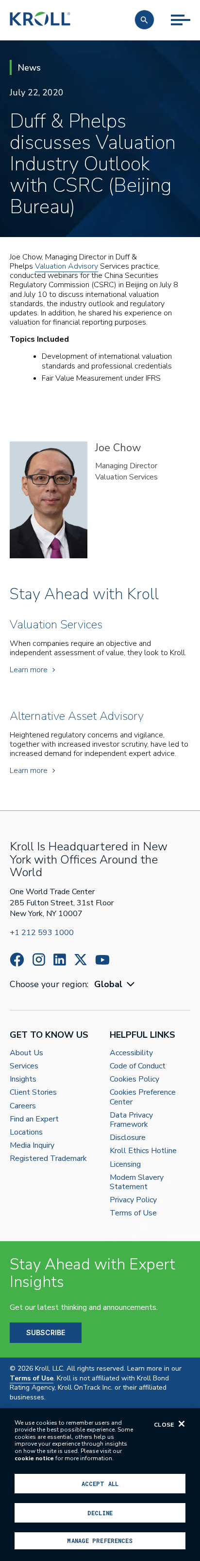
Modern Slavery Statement (137, 1182)
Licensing (125, 1164)
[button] (144, 20)
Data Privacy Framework (131, 1120)
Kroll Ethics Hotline (143, 1151)
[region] (100, 1484)
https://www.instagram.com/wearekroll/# (39, 959)
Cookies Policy (134, 1079)
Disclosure (128, 1137)
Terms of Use (133, 1213)
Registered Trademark (48, 1158)
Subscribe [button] (45, 1332)
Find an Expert (34, 1119)
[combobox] (115, 984)
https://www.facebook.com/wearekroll (17, 960)
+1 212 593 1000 (42, 932)
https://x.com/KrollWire (80, 959)
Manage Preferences (100, 1540)
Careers (23, 1106)
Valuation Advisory (66, 266)
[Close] (181, 1424)
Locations (26, 1132)
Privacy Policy (133, 1200)
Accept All (100, 1484)
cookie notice (34, 1458)
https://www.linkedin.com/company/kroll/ (59, 960)
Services (24, 1066)
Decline (100, 1513)
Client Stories (33, 1092)
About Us (26, 1053)
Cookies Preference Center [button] (143, 1097)
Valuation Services (126, 477)
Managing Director (126, 465)
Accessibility (131, 1053)
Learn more (29, 670)
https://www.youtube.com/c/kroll (102, 960)
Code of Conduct (138, 1066)
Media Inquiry (32, 1145)
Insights (23, 1079)
